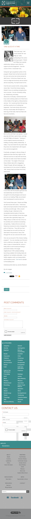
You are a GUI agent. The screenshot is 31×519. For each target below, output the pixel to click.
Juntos (20, 376)
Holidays (20, 374)
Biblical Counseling (21, 350)
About (8, 454)
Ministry (6, 380)
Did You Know (8, 362)
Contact (22, 483)
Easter (6, 364)
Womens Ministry (9, 401)
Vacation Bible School (22, 472)
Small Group (7, 393)
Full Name (5, 412)
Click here (18, 259)
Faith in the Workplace (7, 371)
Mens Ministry (22, 378)
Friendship (7, 374)
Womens (20, 399)
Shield (5, 391)
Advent (20, 345)
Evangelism (21, 364)
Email (4, 422)
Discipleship (21, 362)
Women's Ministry (22, 458)
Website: (5, 315)
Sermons (8, 485)
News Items (8, 479)
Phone (3, 417)
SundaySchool (22, 393)
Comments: (9, 319)
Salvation (20, 388)
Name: (7, 308)
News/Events (9, 477)
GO (27, 491)
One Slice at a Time (12, 47)
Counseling (7, 360)
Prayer (6, 388)
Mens (5, 378)
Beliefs (8, 456)
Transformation (22, 397)
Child (19, 356)
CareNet (20, 353)
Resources (8, 483)
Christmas (21, 358)
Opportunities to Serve (22, 479)
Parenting (7, 385)
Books (5, 353)
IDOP (5, 376)
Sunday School (22, 462)
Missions (20, 380)
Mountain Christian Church (13, 515)
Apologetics (21, 348)
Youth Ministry (22, 456)
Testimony (21, 395)
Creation (20, 360)
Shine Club (22, 470)
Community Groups (22, 460)
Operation (21, 383)
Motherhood (7, 383)
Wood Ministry (22, 464)
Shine (19, 391)
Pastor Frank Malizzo (21, 385)
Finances (20, 370)
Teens (5, 395)
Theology (7, 397)
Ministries (22, 454)
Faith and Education (21, 367)
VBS (5, 399)
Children (6, 358)
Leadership (8, 460)
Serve (22, 477)
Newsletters (5, 446)
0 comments (8, 272)
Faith (5, 367)
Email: (12, 312)
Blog (4, 443)
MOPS (22, 466)
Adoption (6, 345)
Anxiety (6, 348)
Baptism (6, 350)
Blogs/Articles (8, 487)
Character (7, 356)
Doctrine (9, 458)
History (8, 462)
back (7, 289)
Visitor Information (8, 464)
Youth (19, 401)
